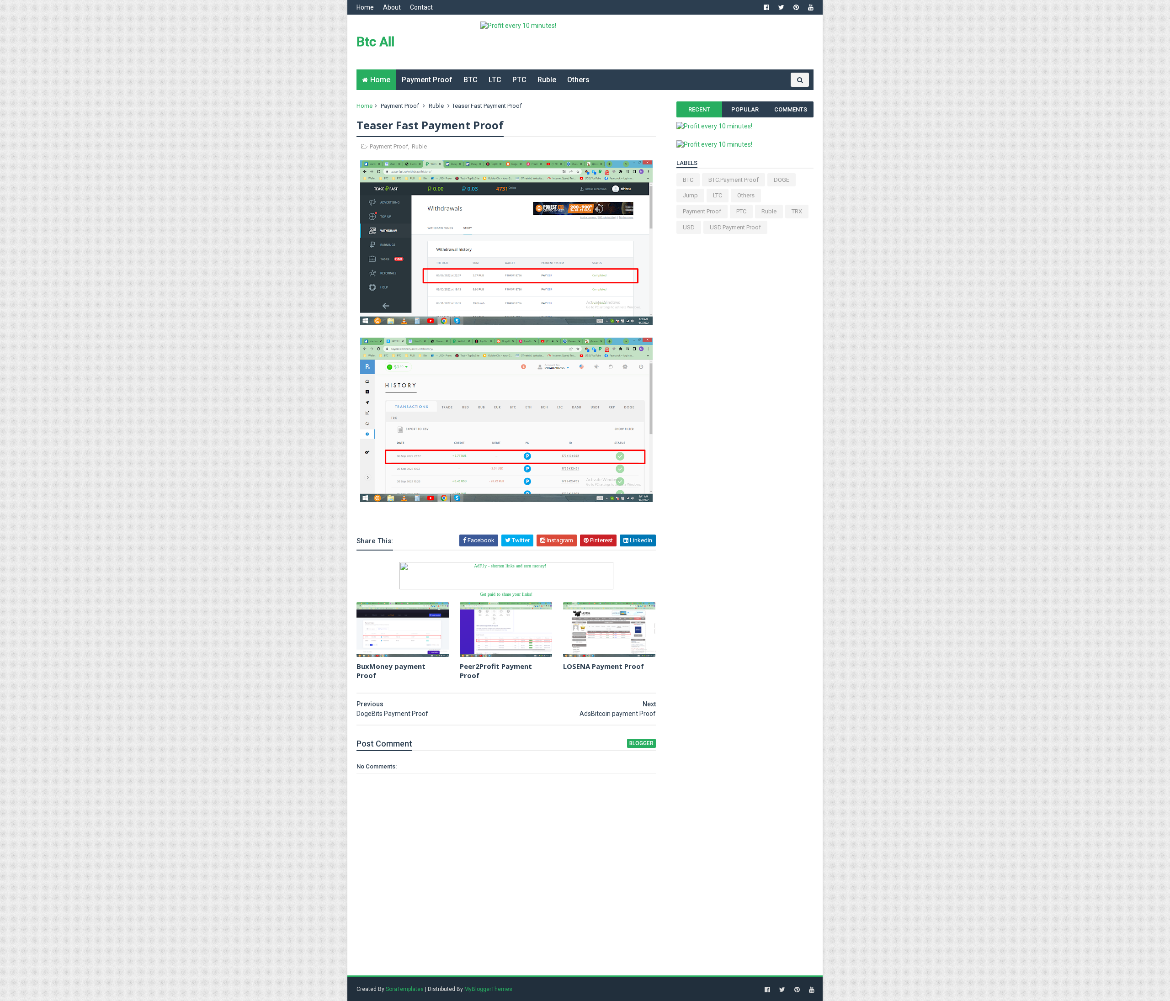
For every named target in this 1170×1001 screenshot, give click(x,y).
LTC (495, 79)
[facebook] (766, 7)
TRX (797, 211)
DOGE (781, 179)
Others (578, 79)
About (392, 7)
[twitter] (781, 7)
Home (365, 7)
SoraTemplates (405, 989)
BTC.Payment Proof (733, 179)
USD (689, 227)
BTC (470, 79)
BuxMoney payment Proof (390, 671)
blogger (641, 743)
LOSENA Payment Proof (603, 666)
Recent (699, 109)
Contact (421, 7)
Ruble (546, 79)
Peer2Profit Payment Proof (496, 671)
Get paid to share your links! (506, 594)
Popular (745, 109)
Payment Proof (427, 79)
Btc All (375, 41)
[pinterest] (796, 7)
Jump (690, 195)
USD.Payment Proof (735, 227)
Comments (790, 109)
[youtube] (811, 7)
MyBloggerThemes (488, 989)
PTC (519, 79)
